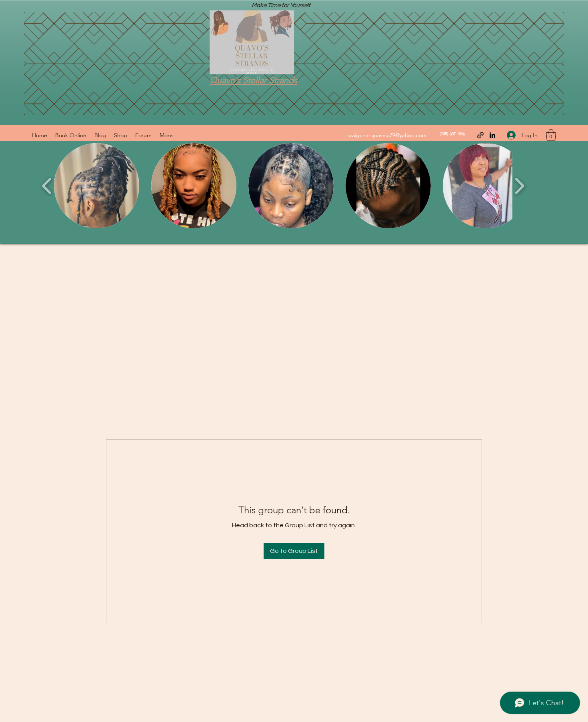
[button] (551, 135)
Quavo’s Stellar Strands (253, 80)
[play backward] (47, 185)
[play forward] (519, 185)
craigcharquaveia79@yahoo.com (387, 135)
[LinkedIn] (492, 135)
